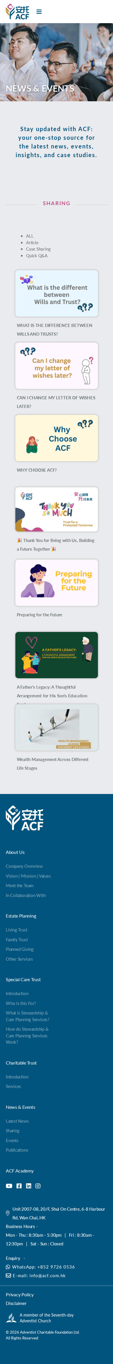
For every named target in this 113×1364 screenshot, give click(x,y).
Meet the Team (19, 885)
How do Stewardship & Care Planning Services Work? (27, 1035)
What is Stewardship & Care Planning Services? (28, 1016)
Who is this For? (21, 1003)
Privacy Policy (20, 1294)
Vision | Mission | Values (28, 876)
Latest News (17, 1121)
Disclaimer (16, 1303)
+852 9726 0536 (56, 1267)
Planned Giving (20, 949)
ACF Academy (19, 1171)
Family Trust (17, 939)
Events (12, 1140)
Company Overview (24, 866)
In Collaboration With (25, 895)
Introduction (17, 993)
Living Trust (16, 930)
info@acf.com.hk (48, 1275)
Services (13, 1086)
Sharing (12, 1130)
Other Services (19, 959)
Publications (17, 1150)
